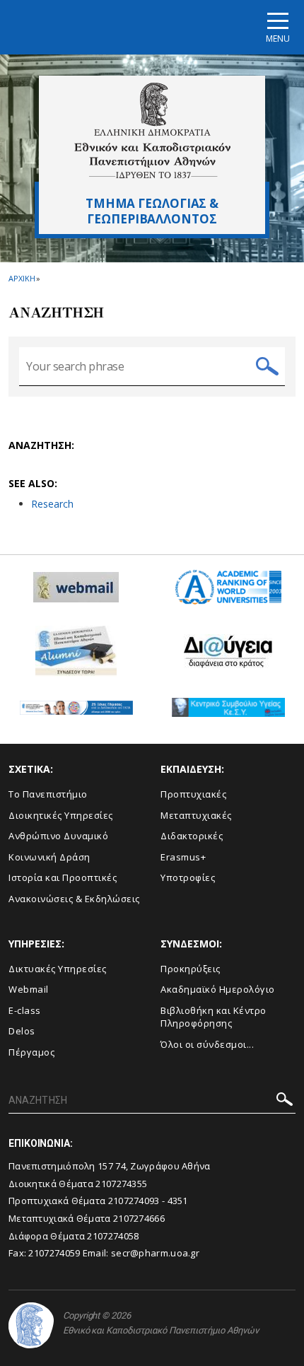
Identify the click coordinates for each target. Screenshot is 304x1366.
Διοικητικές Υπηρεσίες (60, 815)
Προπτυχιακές (193, 794)
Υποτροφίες (187, 877)
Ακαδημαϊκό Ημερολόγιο (217, 989)
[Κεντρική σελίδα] (152, 130)
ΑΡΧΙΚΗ (21, 278)
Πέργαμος (31, 1052)
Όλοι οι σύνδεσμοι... (207, 1044)
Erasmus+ (183, 857)
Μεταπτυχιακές (196, 815)
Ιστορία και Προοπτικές (62, 877)
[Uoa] (31, 1325)
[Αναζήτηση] (284, 1101)
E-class (24, 1010)
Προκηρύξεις (190, 968)
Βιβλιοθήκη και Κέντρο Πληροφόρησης (213, 1017)
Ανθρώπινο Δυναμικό (58, 835)
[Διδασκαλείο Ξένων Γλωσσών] (76, 713)
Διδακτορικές (191, 835)
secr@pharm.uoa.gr (155, 1253)
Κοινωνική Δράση (49, 857)
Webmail (28, 989)
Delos (21, 1030)
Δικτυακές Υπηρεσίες (57, 968)
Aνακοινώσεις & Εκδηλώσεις (74, 898)
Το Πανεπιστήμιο (48, 794)
